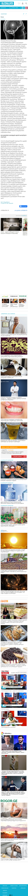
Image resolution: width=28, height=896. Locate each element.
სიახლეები (3, 7)
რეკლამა (14, 888)
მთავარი (5, 885)
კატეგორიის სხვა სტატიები (8, 313)
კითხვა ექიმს (15, 7)
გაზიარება (24, 206)
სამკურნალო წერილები (7, 460)
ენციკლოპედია (23, 885)
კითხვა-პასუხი (14, 885)
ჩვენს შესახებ (4, 888)
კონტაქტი (23, 888)
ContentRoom (21, 215)
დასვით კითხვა (18, 456)
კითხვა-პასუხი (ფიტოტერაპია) (9, 447)
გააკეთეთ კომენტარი (21, 210)
